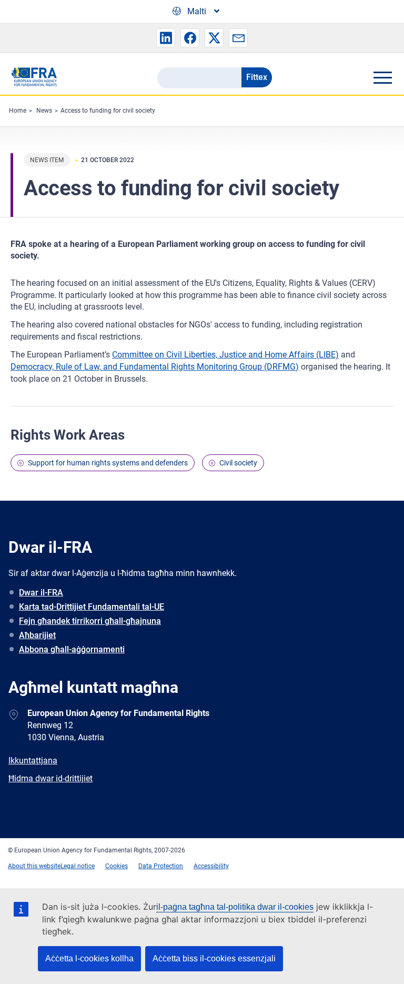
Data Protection (160, 866)
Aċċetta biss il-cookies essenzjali (214, 958)
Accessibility (211, 866)
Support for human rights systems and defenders (108, 463)
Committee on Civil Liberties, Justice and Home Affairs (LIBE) (225, 355)
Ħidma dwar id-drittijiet (50, 778)
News (44, 110)
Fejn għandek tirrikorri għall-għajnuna (90, 621)
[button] (165, 37)
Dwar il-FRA (41, 593)
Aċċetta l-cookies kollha (89, 958)
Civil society (238, 463)
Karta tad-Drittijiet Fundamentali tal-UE (91, 607)
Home (17, 110)
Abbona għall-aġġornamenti (72, 649)
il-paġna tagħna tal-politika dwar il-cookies (235, 906)
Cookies (116, 866)
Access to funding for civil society (107, 110)
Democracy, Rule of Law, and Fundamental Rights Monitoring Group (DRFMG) (155, 367)
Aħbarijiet (37, 635)
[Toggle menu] (382, 77)
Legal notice (77, 866)
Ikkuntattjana (32, 761)
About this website (34, 866)
